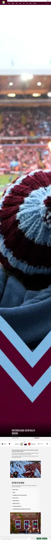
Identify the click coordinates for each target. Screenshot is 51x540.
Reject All (39, 538)
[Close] (50, 538)
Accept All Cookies (45, 538)
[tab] (9, 1)
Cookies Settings (33, 538)
